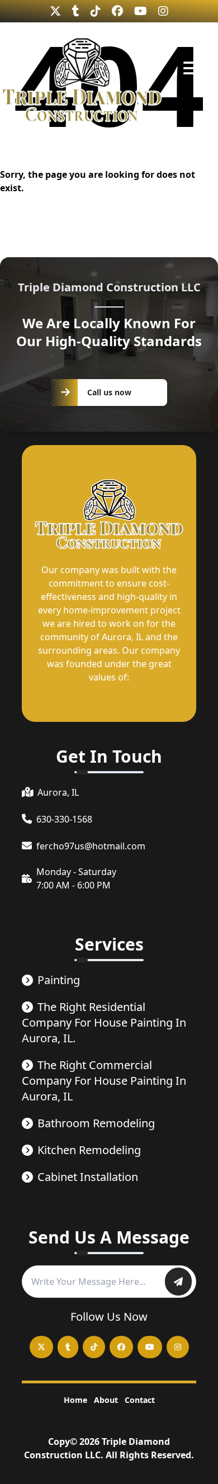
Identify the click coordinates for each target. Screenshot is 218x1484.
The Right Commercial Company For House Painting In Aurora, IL (104, 1080)
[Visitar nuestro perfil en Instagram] (163, 11)
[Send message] (178, 1282)
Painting (58, 979)
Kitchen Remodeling (89, 1149)
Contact (140, 1400)
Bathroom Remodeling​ (96, 1123)
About (106, 1400)
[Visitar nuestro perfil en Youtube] (140, 11)
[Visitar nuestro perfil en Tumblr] (75, 11)
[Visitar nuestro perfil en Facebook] (117, 11)
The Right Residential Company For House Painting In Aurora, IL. (104, 1022)
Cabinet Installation (87, 1176)
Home (75, 1400)
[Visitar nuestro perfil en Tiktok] (96, 11)
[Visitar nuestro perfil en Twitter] (55, 11)
